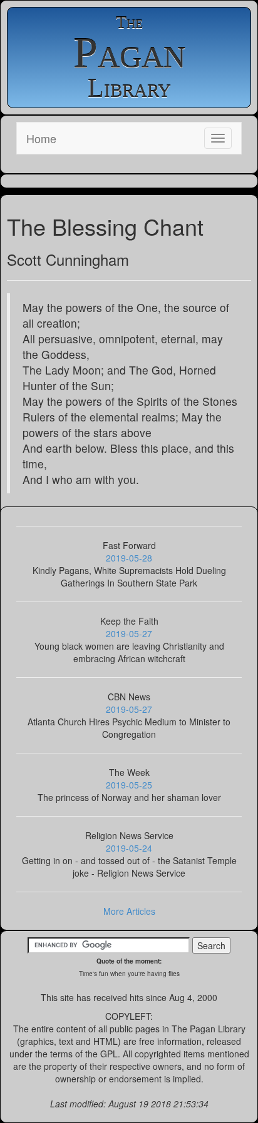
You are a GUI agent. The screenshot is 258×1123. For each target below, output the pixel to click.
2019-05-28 (129, 557)
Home (41, 138)
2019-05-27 (129, 633)
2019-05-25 (129, 784)
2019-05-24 (129, 848)
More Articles (129, 911)
